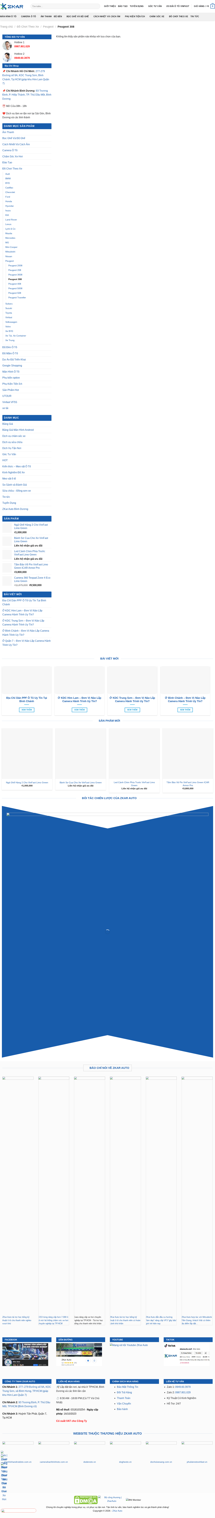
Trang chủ (6, 26)
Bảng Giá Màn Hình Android (18, 430)
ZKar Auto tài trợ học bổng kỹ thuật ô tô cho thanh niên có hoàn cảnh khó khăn (125, 1320)
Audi (7, 174)
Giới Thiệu (110, 6)
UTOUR (6, 396)
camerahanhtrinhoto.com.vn (54, 1462)
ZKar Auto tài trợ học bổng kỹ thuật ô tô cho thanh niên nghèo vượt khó (16, 1320)
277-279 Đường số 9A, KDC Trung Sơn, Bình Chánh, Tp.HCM (23, 75)
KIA (7, 215)
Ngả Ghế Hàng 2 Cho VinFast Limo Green (27, 782)
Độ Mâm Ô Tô (10, 353)
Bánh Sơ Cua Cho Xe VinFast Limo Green (81, 782)
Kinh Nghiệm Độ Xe (13, 472)
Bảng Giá (7, 424)
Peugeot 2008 (15, 265)
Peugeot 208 (14, 270)
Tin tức (194, 16)
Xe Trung (9, 340)
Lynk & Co (10, 229)
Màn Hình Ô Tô (8, 16)
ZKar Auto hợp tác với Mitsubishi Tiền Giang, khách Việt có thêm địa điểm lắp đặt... (196, 1320)
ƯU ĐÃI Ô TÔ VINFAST (177, 6)
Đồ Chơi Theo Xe (178, 16)
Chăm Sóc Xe (157, 16)
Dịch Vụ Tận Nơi (11, 448)
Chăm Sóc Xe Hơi (12, 156)
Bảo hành (122, 1409)
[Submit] (97, 6)
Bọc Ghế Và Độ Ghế (78, 16)
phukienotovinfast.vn (197, 1462)
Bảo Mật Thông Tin (127, 1387)
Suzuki (8, 308)
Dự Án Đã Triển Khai (14, 359)
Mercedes (10, 238)
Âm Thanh (46, 16)
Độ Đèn (58, 16)
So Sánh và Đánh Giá (14, 484)
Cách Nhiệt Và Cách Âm (106, 16)
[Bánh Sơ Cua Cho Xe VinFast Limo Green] (80, 753)
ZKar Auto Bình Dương (15, 509)
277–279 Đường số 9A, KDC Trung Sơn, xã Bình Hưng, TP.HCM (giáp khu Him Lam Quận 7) (26, 1391)
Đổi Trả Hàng (124, 1392)
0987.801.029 (183, 1392)
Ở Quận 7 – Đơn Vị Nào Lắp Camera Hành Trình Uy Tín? (26, 642)
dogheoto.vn (125, 1462)
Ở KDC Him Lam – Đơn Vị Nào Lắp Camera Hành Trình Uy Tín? (22, 612)
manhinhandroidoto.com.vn (17, 1462)
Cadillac (9, 187)
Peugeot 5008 (15, 288)
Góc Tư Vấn (155, 6)
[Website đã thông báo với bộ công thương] (111, 1499)
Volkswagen (11, 322)
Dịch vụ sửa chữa (12, 442)
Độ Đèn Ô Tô (9, 347)
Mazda (8, 233)
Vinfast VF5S (9, 402)
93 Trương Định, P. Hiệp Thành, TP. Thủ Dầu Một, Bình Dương (26, 94)
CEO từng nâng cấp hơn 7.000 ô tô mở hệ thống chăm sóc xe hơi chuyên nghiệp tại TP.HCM (53, 1320)
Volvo (8, 326)
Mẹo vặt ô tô (9, 478)
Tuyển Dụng (137, 6)
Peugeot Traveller (17, 297)
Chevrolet (10, 192)
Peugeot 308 (15, 279)
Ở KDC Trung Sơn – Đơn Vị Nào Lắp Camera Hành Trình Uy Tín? (23, 622)
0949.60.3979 (183, 1387)
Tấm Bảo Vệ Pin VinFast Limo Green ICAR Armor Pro (188, 784)
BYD (7, 183)
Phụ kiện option (11, 377)
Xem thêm (27, 710)
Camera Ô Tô (28, 16)
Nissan (8, 256)
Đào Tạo (123, 6)
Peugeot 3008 (15, 274)
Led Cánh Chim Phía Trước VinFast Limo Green (134, 784)
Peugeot (48, 26)
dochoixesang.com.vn (161, 1462)
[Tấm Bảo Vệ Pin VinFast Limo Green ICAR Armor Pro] (188, 753)
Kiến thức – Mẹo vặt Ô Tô (16, 466)
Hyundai (9, 206)
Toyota (8, 313)
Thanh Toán (123, 1398)
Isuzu (8, 210)
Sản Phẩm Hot (10, 390)
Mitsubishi (10, 251)
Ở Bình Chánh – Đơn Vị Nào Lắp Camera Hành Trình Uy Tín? (25, 632)
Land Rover (11, 219)
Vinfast (8, 317)
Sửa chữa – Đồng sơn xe (16, 490)
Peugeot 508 (14, 293)
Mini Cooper (11, 247)
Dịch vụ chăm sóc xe (13, 436)
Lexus (8, 224)
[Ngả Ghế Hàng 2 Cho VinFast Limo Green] (27, 753)
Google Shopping (12, 365)
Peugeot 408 (14, 284)
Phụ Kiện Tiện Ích (135, 16)
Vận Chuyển (124, 1403)
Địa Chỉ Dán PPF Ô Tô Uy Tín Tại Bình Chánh (24, 602)
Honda (8, 201)
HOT (5, 460)
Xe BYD (9, 331)
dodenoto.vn (89, 1462)
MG (7, 242)
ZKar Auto (117, 1510)
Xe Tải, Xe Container (15, 335)
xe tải (5, 408)
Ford (7, 197)
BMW (8, 178)
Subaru (9, 303)
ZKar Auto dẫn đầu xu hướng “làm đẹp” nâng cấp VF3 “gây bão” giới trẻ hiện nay (161, 1320)
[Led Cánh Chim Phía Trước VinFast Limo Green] (134, 753)
